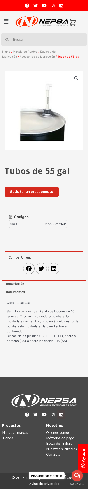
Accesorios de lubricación (37, 56)
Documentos (15, 292)
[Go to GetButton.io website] (77, 484)
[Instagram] (52, 5)
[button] (8, 21)
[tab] (44, 284)
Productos (11, 425)
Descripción (15, 284)
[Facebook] (27, 5)
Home (6, 51)
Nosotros (54, 425)
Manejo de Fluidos (25, 51)
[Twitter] (35, 5)
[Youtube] (44, 5)
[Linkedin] (61, 5)
